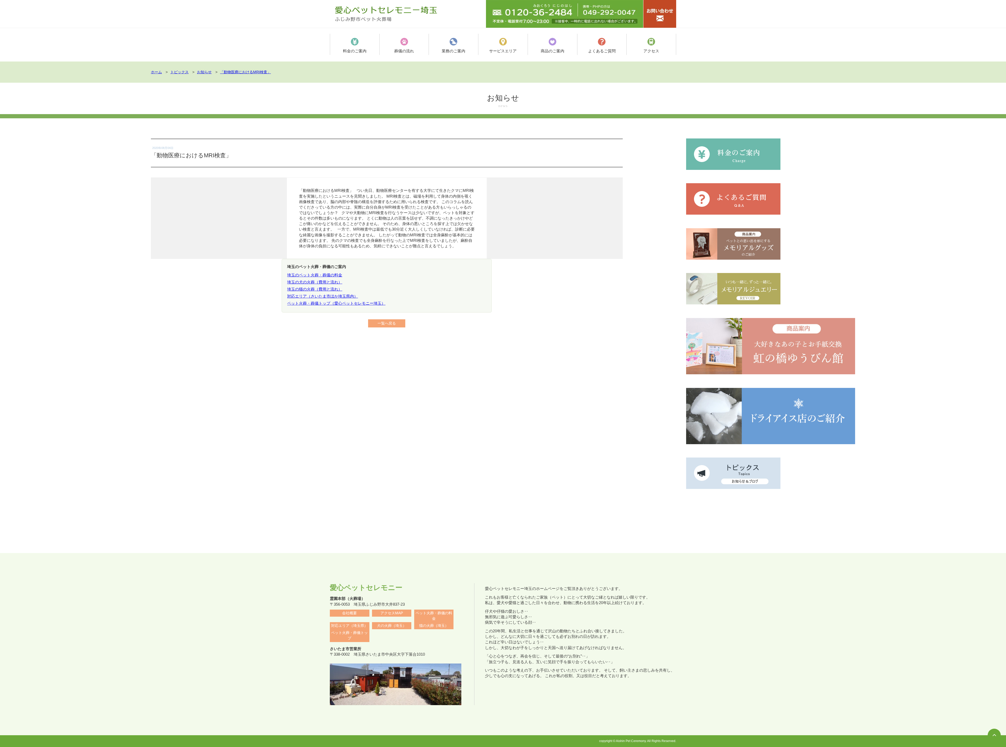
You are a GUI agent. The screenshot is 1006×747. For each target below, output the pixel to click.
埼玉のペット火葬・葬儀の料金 (314, 275)
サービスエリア (503, 51)
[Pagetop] (994, 735)
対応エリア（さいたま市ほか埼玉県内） (322, 296)
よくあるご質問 (602, 51)
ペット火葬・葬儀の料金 (433, 616)
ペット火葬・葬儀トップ (349, 635)
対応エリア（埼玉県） (349, 626)
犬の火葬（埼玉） (391, 626)
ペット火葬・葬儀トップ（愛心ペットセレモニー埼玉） (336, 303)
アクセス (651, 51)
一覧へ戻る (387, 323)
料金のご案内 (355, 51)
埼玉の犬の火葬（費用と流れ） (314, 282)
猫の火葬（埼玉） (434, 626)
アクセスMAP (391, 613)
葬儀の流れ (404, 51)
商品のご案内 (552, 51)
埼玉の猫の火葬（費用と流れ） (314, 289)
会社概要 (349, 613)
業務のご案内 (453, 51)
